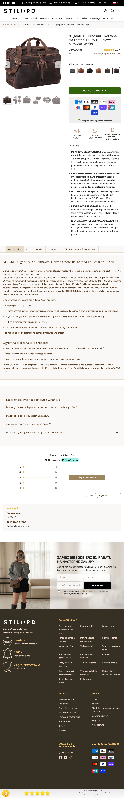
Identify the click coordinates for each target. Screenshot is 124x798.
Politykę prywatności (87, 591)
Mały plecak (86, 679)
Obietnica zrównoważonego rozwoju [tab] (80, 249)
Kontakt (62, 730)
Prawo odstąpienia (68, 712)
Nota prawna (98, 725)
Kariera (95, 703)
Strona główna (10, 24)
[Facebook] (4, 3)
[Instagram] (8, 3)
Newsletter (64, 703)
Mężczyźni (82, 18)
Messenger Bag (66, 646)
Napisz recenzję (87, 477)
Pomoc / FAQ (65, 721)
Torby (14, 18)
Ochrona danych (100, 716)
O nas (94, 699)
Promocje (108, 18)
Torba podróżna (87, 646)
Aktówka (106, 654)
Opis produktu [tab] (14, 249)
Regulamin (97, 720)
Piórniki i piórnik (109, 638)
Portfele (44, 18)
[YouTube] (13, 3)
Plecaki (24, 18)
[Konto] (105, 11)
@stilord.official (66, 752)
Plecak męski (86, 626)
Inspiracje (95, 18)
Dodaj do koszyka (95, 91)
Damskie (69, 18)
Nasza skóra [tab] (53, 249)
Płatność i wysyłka (68, 708)
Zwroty (62, 726)
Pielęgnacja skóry (67, 699)
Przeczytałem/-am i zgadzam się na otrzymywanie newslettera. (84, 592)
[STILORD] (19, 11)
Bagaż (34, 18)
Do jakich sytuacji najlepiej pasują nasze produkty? (34, 432)
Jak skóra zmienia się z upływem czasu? (28, 424)
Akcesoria (57, 18)
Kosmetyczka (108, 626)
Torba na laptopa (88, 662)
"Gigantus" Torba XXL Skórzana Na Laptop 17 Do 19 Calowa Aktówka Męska (56, 24)
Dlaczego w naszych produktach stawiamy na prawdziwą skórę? (41, 407)
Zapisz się (97, 585)
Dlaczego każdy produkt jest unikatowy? (28, 415)
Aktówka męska (109, 662)
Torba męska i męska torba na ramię (66, 629)
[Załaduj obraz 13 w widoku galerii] (32, 63)
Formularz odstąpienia (69, 717)
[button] (109, 50)
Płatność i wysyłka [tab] (34, 249)
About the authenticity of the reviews (93, 795)
